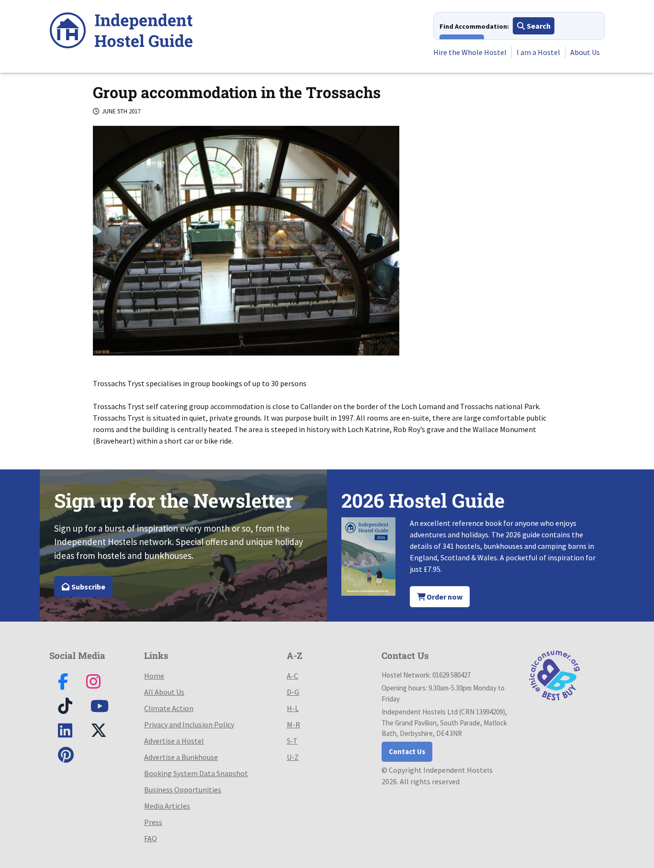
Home (154, 675)
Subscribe (87, 586)
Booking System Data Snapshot (196, 773)
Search (538, 26)
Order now (443, 596)
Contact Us (407, 751)
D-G (293, 692)
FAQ (150, 838)
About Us (585, 52)
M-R (293, 724)
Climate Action (168, 708)
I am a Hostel (538, 52)
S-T (292, 741)
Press (153, 822)
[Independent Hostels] (121, 32)
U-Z (293, 757)
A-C (292, 675)
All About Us (164, 692)
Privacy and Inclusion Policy (189, 724)
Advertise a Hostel (174, 741)
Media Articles (167, 806)
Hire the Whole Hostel (470, 52)
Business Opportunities (182, 789)
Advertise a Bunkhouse (181, 757)
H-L (293, 708)
